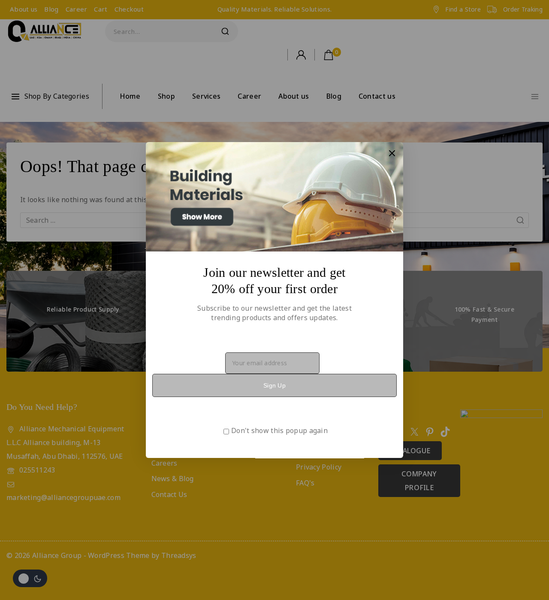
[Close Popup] (392, 153)
